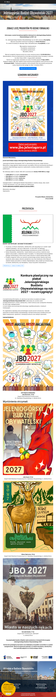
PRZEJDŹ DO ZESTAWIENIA (28, 68)
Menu (8, 2)
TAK (7, 693)
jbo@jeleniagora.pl (43, 688)
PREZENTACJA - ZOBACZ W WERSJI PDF (13, 265)
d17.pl (34, 695)
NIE (10, 693)
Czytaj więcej (8, 690)
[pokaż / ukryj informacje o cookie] (2, 695)
